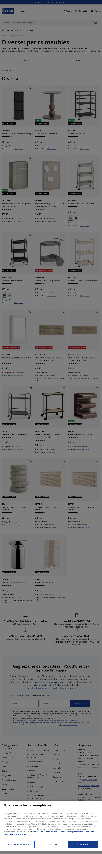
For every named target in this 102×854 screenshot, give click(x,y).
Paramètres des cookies (19, 844)
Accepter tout (82, 844)
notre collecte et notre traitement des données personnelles (57, 832)
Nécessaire (52, 844)
